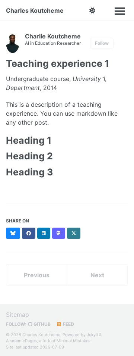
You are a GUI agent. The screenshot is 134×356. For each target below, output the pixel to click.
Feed (68, 324)
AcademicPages (21, 340)
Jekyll (92, 334)
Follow (102, 43)
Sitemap (17, 314)
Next (97, 275)
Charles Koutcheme (35, 10)
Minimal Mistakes (73, 340)
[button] (92, 10)
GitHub (41, 324)
